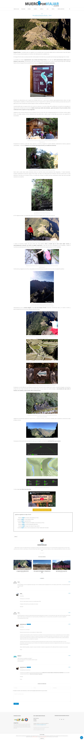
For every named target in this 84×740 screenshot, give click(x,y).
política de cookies (34, 736)
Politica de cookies (35, 729)
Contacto (35, 720)
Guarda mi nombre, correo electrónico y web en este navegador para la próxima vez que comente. (30, 690)
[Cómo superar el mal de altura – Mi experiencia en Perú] (42, 565)
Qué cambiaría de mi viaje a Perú (61, 571)
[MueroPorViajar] (42, 4)
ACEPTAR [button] (42, 738)
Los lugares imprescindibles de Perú (23, 571)
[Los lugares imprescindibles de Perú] (23, 565)
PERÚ (42, 13)
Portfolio (34, 719)
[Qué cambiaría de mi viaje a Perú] (61, 565)
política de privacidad (43, 736)
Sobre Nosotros (36, 718)
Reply (69, 581)
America (15, 536)
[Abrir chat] (81, 737)
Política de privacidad (41, 729)
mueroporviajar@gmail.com (41, 724)
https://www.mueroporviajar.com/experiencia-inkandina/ (52, 672)
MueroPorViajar (42, 545)
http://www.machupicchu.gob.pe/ (36, 673)
